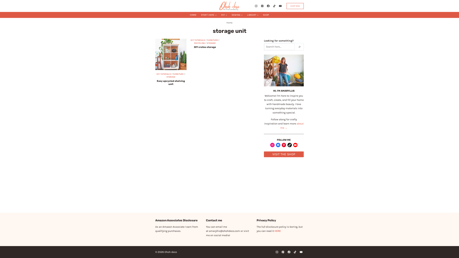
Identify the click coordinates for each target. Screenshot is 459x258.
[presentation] (170, 54)
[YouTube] (280, 6)
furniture (178, 74)
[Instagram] (256, 6)
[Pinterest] (262, 6)
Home (193, 15)
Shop (266, 15)
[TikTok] (274, 6)
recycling (199, 43)
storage (171, 77)
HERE (278, 231)
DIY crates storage (205, 47)
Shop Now (295, 6)
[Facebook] (268, 6)
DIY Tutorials (164, 74)
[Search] (299, 47)
